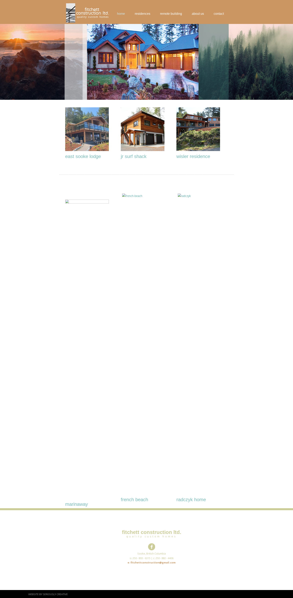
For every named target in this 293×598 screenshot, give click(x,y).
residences (142, 13)
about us (198, 13)
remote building (171, 13)
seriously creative (55, 594)
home (121, 13)
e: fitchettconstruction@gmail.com (152, 562)
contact (219, 13)
